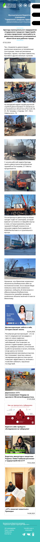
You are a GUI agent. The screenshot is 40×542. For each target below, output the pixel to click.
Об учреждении (10, 528)
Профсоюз (8, 532)
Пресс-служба (9, 530)
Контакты (8, 534)
